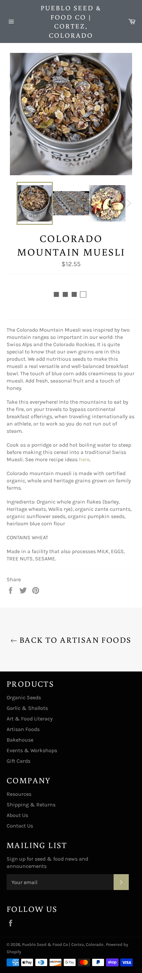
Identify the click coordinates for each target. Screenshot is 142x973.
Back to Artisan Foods (74, 639)
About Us (17, 815)
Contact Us (20, 826)
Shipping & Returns (31, 804)
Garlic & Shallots (27, 708)
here (84, 459)
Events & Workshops (32, 750)
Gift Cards (18, 761)
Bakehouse (20, 740)
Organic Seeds (24, 697)
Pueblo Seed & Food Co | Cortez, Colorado (71, 21)
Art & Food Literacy (30, 718)
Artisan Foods (23, 729)
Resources (19, 794)
